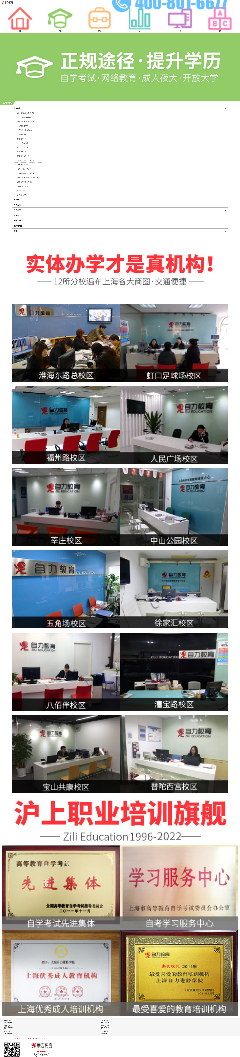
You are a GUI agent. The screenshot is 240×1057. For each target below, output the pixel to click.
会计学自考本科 (22, 143)
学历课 (17, 1038)
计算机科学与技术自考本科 (26, 173)
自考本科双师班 (22, 186)
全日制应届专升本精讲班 (25, 160)
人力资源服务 (21, 195)
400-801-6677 (42, 1051)
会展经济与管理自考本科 (25, 121)
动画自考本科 (21, 152)
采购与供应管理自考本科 (25, 113)
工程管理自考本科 (23, 126)
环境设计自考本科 (23, 156)
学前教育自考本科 (23, 134)
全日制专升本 (21, 190)
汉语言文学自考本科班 (24, 182)
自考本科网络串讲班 (24, 169)
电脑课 (36, 1038)
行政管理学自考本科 (24, 117)
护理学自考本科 (22, 147)
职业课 (24, 1038)
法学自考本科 (21, 139)
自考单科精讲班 (22, 164)
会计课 (30, 1038)
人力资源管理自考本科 (24, 130)
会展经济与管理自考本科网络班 (27, 177)
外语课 (43, 1038)
